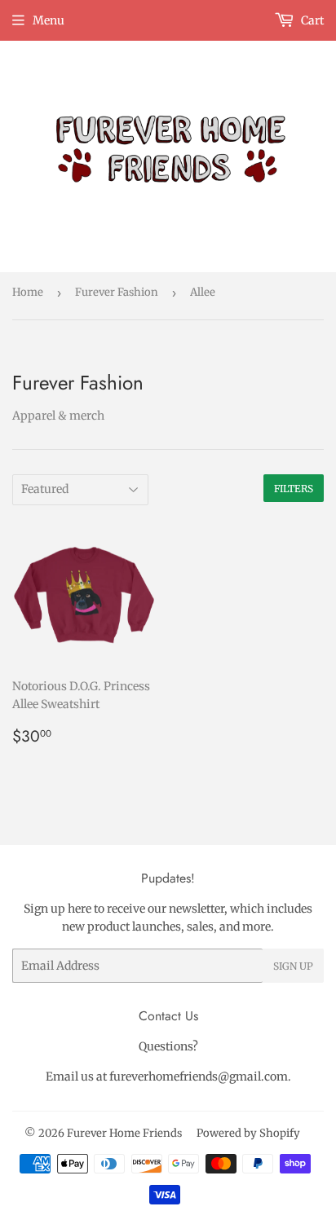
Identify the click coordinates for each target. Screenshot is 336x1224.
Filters (293, 488)
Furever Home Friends (124, 1133)
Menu (48, 20)
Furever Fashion (116, 292)
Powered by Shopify (248, 1133)
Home (27, 292)
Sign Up (293, 966)
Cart (311, 20)
